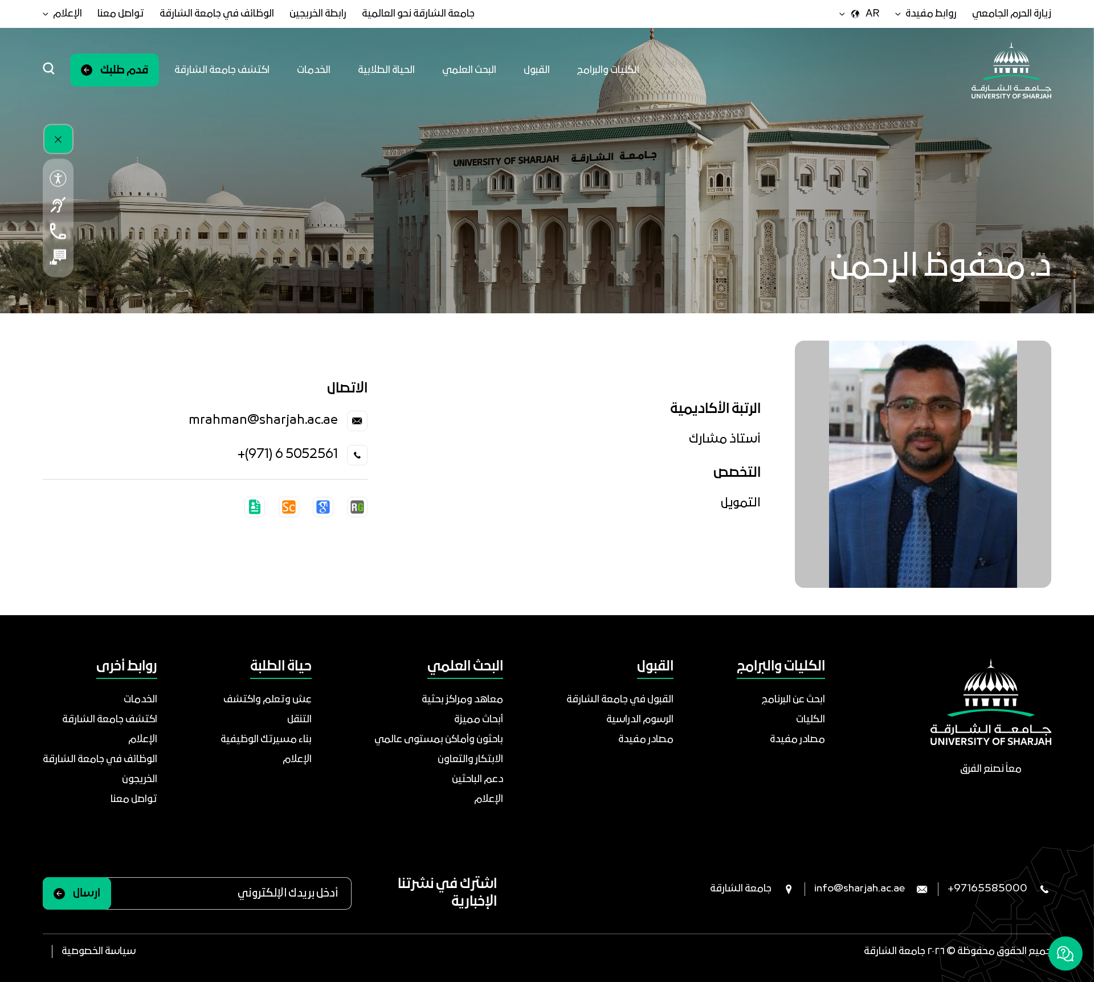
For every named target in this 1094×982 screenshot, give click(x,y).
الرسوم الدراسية (639, 719)
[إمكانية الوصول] (58, 179)
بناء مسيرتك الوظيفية (266, 739)
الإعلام (488, 799)
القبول (537, 70)
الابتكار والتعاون (470, 759)
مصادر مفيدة (797, 739)
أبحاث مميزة (478, 719)
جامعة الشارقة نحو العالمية (418, 14)
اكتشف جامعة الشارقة (222, 70)
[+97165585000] (58, 231)
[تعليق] (58, 257)
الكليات (810, 719)
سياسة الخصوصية (99, 951)
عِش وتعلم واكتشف (267, 699)
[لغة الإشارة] (58, 205)
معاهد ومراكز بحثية (462, 699)
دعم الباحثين (477, 779)
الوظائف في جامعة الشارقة (217, 14)
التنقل (299, 719)
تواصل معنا (120, 14)
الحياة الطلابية (386, 70)
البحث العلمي (469, 70)
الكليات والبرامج (608, 70)
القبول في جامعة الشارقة (619, 699)
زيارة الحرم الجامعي (1011, 14)
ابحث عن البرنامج (793, 699)
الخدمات (313, 70)
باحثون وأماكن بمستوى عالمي (438, 739)
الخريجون (139, 779)
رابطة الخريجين (317, 14)
